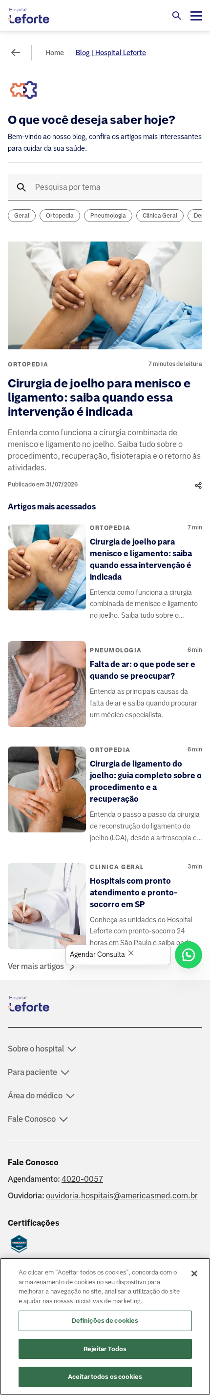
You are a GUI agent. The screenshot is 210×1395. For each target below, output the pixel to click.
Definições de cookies (105, 1320)
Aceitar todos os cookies (105, 1376)
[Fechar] (194, 1273)
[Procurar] (177, 15)
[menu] (196, 15)
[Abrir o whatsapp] (188, 955)
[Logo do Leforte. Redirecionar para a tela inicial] (47, 15)
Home (54, 52)
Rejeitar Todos (105, 1349)
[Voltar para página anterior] (15, 53)
